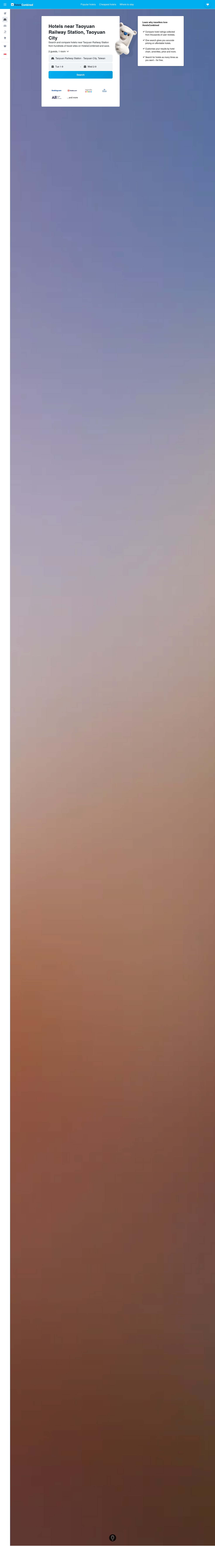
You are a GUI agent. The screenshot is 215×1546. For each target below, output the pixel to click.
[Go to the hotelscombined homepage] (22, 4)
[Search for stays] (5, 19)
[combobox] (59, 51)
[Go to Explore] (5, 38)
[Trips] (5, 46)
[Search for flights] (5, 13)
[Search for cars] (5, 26)
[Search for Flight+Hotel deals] (5, 32)
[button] (5, 4)
